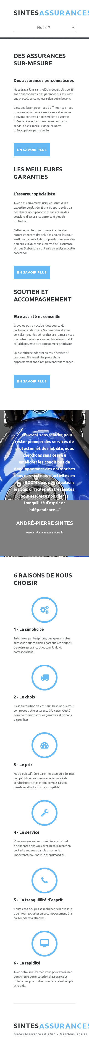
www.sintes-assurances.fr (45, 532)
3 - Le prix (23, 764)
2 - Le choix (24, 697)
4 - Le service (26, 832)
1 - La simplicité (29, 629)
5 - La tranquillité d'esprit (38, 900)
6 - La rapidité (27, 963)
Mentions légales (73, 1034)
